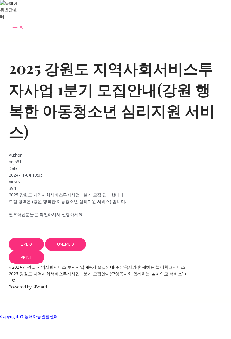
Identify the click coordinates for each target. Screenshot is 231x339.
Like (26, 244)
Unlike (65, 244)
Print (26, 257)
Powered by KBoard (28, 287)
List (12, 280)
